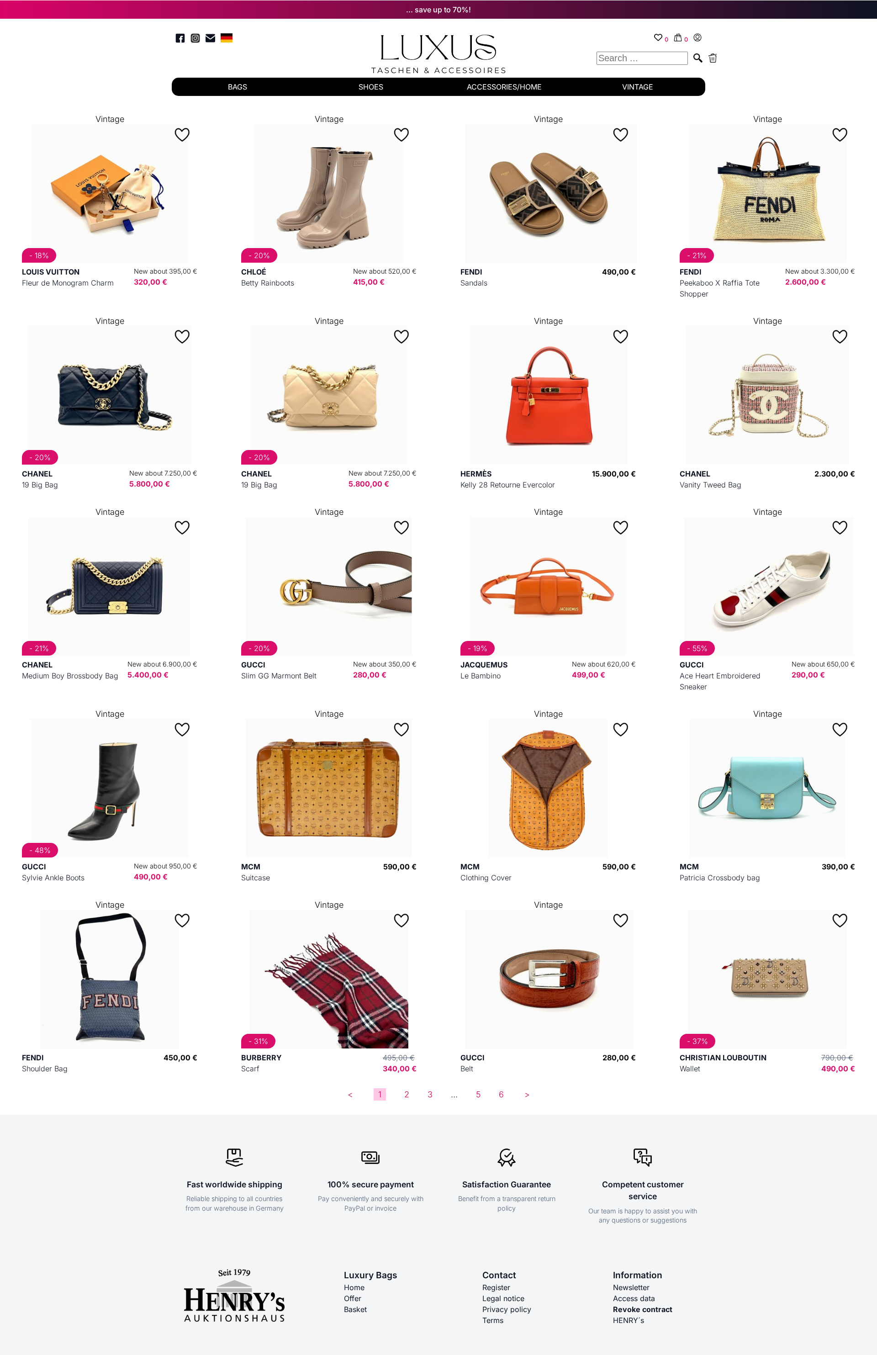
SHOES (371, 86)
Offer (352, 1298)
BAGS (237, 86)
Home (354, 1287)
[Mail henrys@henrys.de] (210, 39)
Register (496, 1287)
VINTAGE (637, 86)
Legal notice (503, 1298)
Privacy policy (506, 1309)
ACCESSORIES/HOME (504, 86)
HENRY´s (628, 1320)
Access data (634, 1298)
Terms (492, 1320)
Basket (355, 1309)
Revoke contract (642, 1309)
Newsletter (631, 1287)
